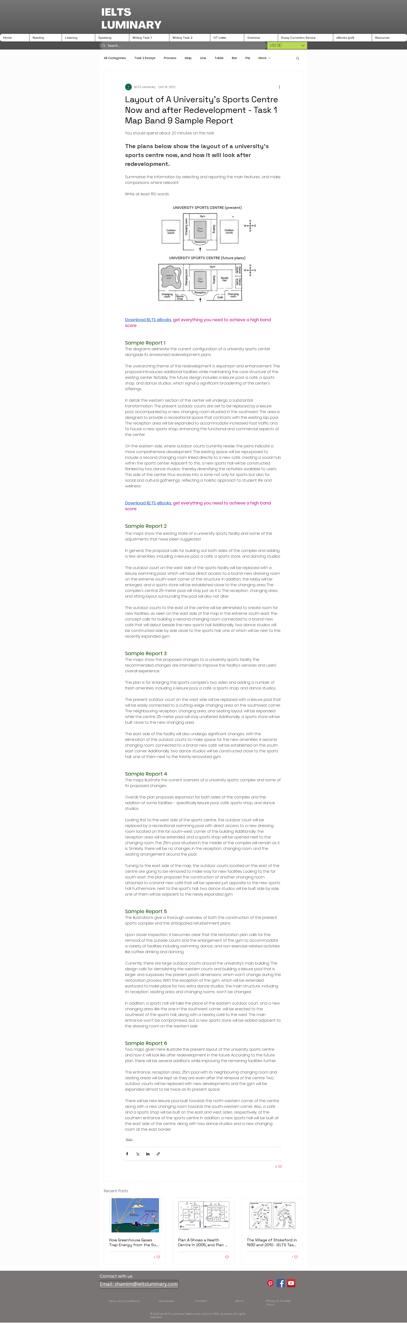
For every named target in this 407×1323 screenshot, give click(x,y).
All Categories (115, 58)
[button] (45, 37)
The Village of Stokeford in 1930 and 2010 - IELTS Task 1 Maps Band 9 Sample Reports (272, 1242)
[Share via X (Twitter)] (137, 1154)
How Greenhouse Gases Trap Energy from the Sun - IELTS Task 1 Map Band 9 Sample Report (134, 1242)
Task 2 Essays (144, 58)
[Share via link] (158, 1154)
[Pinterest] (270, 1283)
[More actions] (279, 87)
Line (203, 58)
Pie (247, 58)
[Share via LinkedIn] (148, 1154)
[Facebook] (281, 1283)
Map (188, 58)
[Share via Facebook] (127, 1154)
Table (219, 58)
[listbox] (287, 45)
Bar (234, 58)
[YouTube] (291, 1283)
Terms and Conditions (125, 1301)
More (262, 58)
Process (170, 58)
